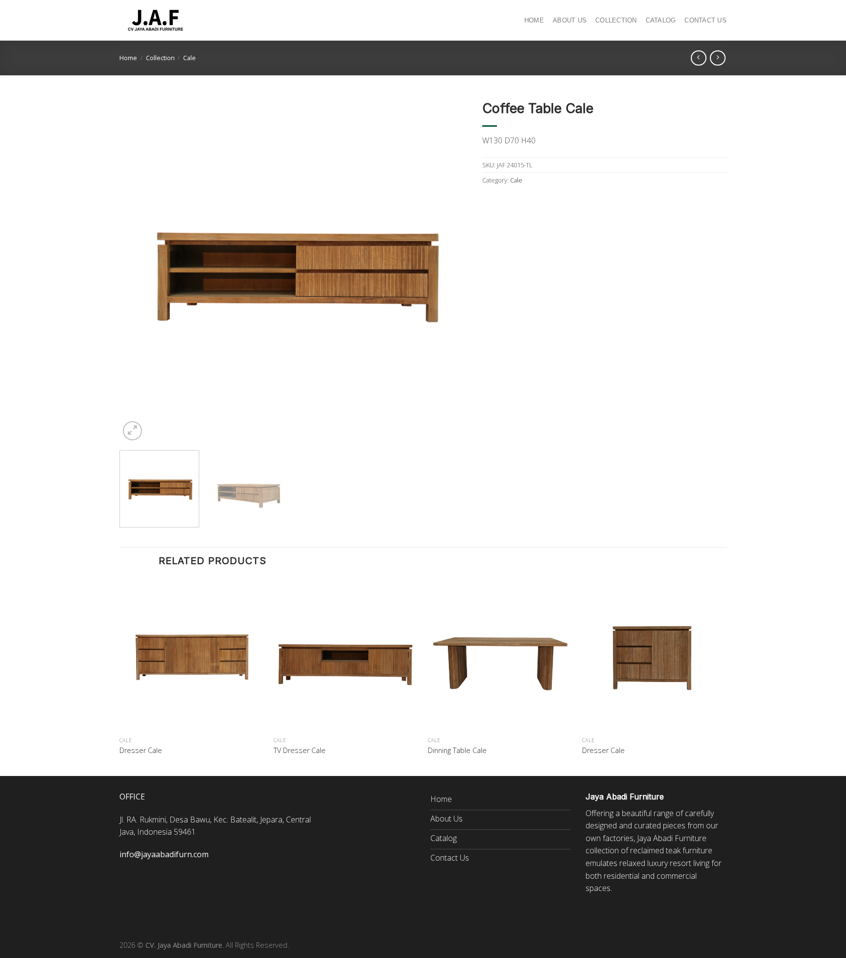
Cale (189, 57)
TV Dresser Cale (300, 750)
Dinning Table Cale (457, 750)
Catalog (661, 20)
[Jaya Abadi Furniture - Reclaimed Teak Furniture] (156, 20)
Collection (616, 20)
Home (534, 20)
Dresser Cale (140, 750)
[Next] (448, 269)
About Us (570, 20)
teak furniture (689, 850)
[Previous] (138, 269)
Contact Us (705, 20)
